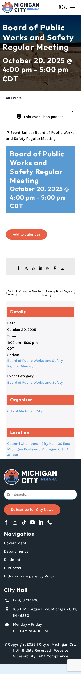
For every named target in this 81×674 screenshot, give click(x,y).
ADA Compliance (53, 656)
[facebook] (6, 522)
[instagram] (15, 522)
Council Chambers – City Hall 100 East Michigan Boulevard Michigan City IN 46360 (38, 449)
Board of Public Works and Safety (35, 382)
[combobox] (40, 495)
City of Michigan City (24, 411)
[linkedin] (41, 522)
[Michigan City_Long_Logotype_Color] (20, 4)
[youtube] (32, 522)
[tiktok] (23, 522)
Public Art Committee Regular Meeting (24, 292)
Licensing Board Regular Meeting (57, 293)
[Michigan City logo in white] (30, 471)
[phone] (49, 522)
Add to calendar (26, 234)
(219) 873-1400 (26, 600)
